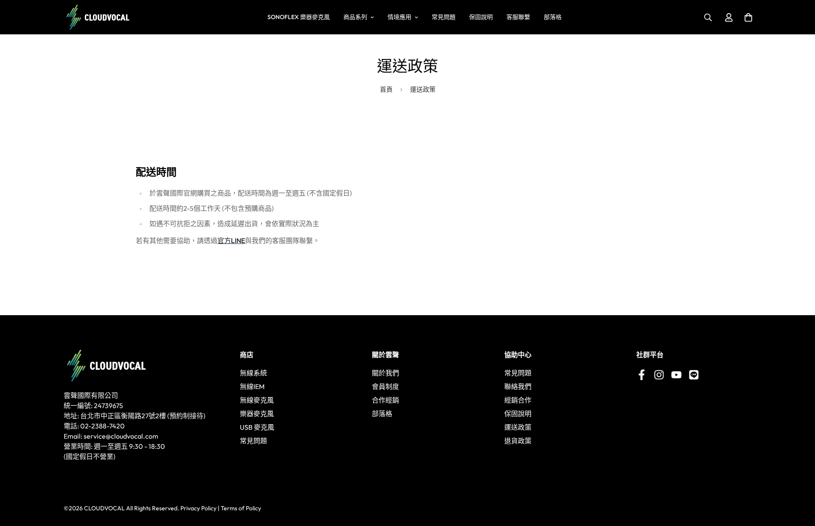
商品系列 (355, 17)
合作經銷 (385, 400)
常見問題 (443, 17)
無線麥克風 (257, 400)
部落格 (553, 17)
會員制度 (385, 386)
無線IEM (252, 386)
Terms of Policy (241, 508)
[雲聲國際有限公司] (98, 17)
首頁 (386, 89)
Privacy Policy (198, 508)
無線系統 (253, 373)
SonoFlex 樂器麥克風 (298, 17)
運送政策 (517, 427)
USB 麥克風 (257, 427)
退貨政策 (517, 440)
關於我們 (385, 373)
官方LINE (231, 240)
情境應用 (399, 17)
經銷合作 (517, 400)
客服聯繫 (518, 17)
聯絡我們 (517, 386)
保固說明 (481, 17)
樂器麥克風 (257, 413)
